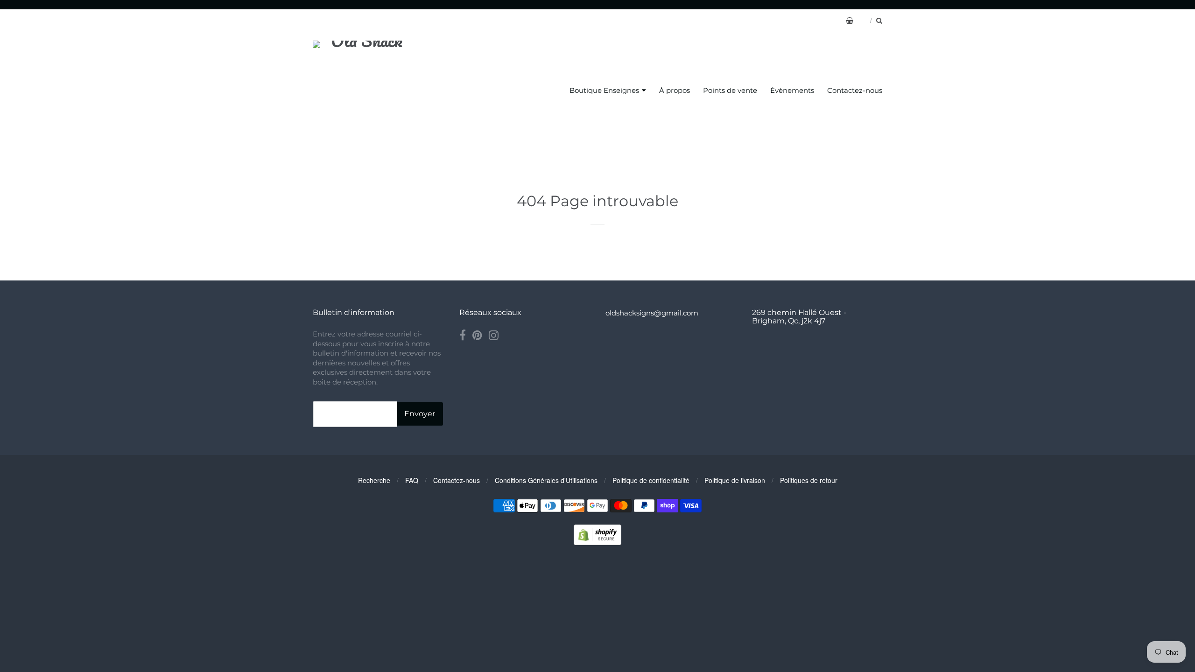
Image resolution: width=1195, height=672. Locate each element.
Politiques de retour (808, 480)
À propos (674, 90)
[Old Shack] (363, 91)
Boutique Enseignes (604, 90)
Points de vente (730, 90)
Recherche (374, 480)
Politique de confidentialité (650, 480)
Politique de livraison (734, 480)
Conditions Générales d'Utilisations (546, 480)
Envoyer (419, 413)
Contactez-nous (854, 90)
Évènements (792, 90)
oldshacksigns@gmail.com (651, 312)
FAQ (411, 480)
